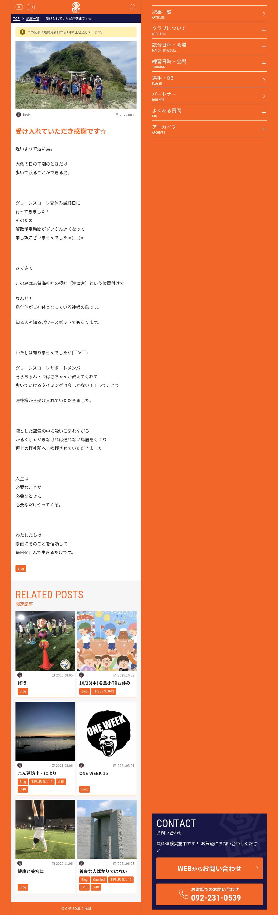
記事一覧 (32, 18)
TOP (16, 18)
